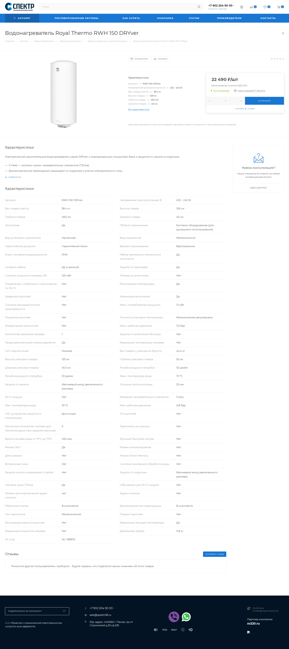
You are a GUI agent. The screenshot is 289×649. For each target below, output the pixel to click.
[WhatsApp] (186, 617)
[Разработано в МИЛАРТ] (265, 632)
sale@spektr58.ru (100, 614)
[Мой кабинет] (241, 7)
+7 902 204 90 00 (220, 5)
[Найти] (199, 6)
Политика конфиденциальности (265, 609)
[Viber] (174, 617)
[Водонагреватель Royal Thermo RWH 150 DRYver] (63, 94)
